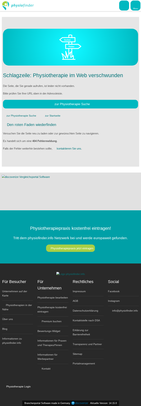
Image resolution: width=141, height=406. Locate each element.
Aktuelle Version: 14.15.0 (103, 403)
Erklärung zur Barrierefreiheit (81, 332)
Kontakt (45, 368)
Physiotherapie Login (18, 386)
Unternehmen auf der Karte (14, 293)
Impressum (79, 291)
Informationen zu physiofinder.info (12, 340)
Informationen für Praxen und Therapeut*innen (51, 342)
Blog (4, 328)
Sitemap (77, 353)
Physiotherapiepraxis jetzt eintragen (72, 248)
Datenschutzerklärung (85, 310)
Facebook (114, 291)
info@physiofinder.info (124, 310)
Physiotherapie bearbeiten (52, 297)
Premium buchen (51, 321)
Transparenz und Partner (87, 344)
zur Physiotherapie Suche (72, 104)
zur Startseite (52, 115)
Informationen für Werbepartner (47, 356)
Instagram (114, 300)
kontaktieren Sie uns (69, 148)
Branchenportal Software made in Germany (46, 403)
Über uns (7, 319)
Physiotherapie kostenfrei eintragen (52, 309)
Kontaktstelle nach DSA (86, 320)
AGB (75, 300)
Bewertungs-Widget (48, 331)
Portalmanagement (84, 363)
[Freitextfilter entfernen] (124, 5)
